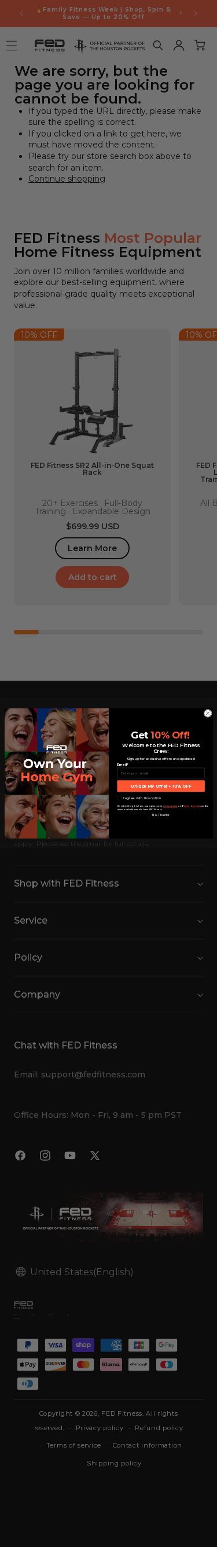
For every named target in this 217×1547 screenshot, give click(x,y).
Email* (122, 765)
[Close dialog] (207, 713)
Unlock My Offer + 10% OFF (161, 786)
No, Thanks (161, 815)
